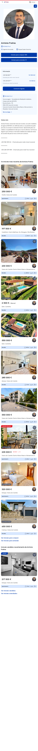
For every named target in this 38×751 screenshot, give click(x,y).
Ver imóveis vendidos (8, 591)
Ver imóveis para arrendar (10, 540)
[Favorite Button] (34, 167)
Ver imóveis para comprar (10, 538)
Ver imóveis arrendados (9, 593)
